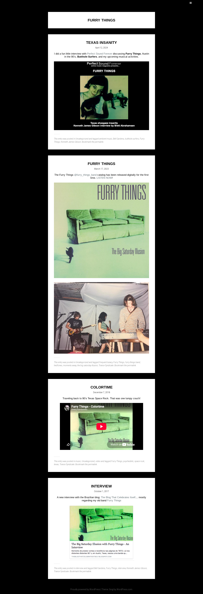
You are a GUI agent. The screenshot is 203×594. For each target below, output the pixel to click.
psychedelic (128, 461)
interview (79, 568)
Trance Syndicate (106, 365)
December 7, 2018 (101, 392)
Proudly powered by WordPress (85, 589)
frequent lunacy (105, 362)
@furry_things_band (85, 174)
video (98, 461)
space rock (139, 461)
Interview (101, 486)
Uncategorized (81, 139)
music (78, 461)
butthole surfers (132, 139)
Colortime (102, 387)
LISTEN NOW (104, 177)
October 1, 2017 (101, 491)
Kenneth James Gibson (71, 142)
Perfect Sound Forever (99, 53)
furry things (101, 164)
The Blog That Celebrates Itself (118, 497)
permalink (99, 142)
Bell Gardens (118, 139)
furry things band (132, 362)
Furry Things (118, 362)
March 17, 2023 (101, 169)
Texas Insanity (101, 42)
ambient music (105, 139)
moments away (69, 365)
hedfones (58, 365)
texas (56, 464)
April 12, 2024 (101, 47)
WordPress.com (124, 589)
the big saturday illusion (87, 365)
